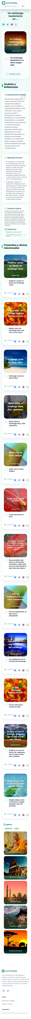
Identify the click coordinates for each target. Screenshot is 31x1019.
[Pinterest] (11, 24)
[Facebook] (3, 24)
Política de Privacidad (8, 1001)
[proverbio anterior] (4, 16)
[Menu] (22, 6)
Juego (16, 828)
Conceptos (8, 828)
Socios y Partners (7, 1004)
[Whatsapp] (15, 24)
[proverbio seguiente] (27, 16)
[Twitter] (7, 24)
